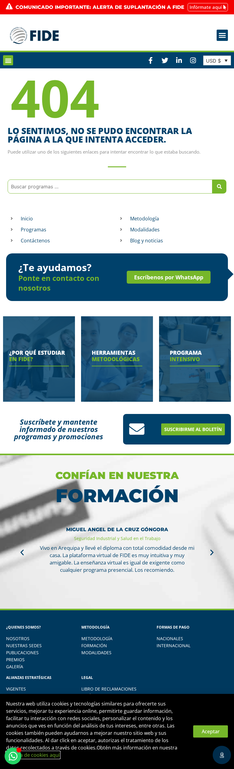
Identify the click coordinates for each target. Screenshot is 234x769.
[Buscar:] (110, 187)
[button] (222, 35)
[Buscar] (219, 187)
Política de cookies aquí (33, 755)
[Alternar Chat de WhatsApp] (13, 756)
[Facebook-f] (150, 60)
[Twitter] (164, 60)
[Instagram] (193, 60)
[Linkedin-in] (179, 60)
